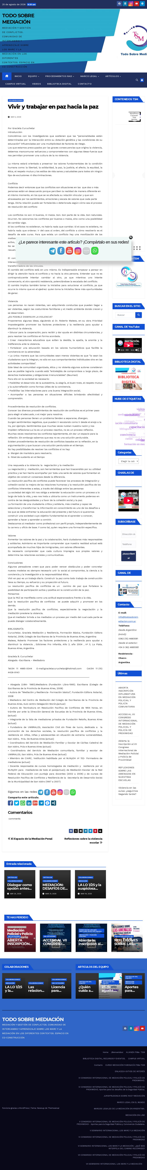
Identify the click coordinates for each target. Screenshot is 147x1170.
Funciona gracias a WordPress (16, 1108)
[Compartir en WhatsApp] (22, 803)
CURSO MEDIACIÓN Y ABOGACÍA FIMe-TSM (125, 1065)
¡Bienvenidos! (117, 1052)
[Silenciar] (136, 350)
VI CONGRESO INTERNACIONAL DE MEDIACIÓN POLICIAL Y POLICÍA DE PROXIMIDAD (112, 1138)
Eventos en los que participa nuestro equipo (90, 930)
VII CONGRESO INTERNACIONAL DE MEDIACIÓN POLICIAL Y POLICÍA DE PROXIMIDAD (111, 1156)
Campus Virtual (15, 84)
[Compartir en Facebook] (10, 803)
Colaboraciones (16, 100)
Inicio (18, 76)
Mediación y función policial (88, 935)
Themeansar (53, 1108)
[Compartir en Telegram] (41, 803)
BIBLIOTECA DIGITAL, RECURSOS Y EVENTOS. (104, 1059)
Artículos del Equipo (85, 973)
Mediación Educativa (124, 936)
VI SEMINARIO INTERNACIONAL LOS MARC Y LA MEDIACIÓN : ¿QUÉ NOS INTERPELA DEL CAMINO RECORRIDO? (111, 1147)
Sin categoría (14, 936)
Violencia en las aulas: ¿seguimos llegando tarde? (128, 790)
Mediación (83, 881)
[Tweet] (16, 803)
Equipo (33, 76)
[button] (137, 80)
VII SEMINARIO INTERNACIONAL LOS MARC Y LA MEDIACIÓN (114, 1164)
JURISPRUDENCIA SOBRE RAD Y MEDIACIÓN (124, 1096)
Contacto (85, 84)
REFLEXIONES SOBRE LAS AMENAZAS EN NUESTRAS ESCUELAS (126, 773)
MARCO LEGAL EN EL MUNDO (131, 1102)
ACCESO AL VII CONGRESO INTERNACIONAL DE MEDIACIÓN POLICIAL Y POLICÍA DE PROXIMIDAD (128, 724)
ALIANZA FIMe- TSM (135, 1052)
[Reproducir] (119, 350)
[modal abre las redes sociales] (53, 803)
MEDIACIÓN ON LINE (135, 1115)
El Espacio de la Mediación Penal (31, 838)
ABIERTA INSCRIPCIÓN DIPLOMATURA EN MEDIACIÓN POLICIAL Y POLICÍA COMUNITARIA (127, 697)
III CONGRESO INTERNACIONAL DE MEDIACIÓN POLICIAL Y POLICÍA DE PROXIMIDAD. (112, 1079)
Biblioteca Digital (59, 84)
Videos (36, 84)
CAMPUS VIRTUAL (136, 1059)
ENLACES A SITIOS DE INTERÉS (130, 1071)
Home (105, 1052)
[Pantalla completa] (139, 350)
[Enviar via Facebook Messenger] (47, 803)
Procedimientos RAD (59, 76)
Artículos (112, 76)
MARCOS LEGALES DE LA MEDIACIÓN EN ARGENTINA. (119, 1109)
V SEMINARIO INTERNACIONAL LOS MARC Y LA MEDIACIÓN (117, 1130)
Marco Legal (89, 76)
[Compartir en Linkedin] (28, 803)
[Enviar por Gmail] (35, 803)
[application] (128, 345)
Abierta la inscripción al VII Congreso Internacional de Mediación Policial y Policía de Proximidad (128, 750)
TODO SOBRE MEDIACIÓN (33, 1019)
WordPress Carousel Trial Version (134, 116)
